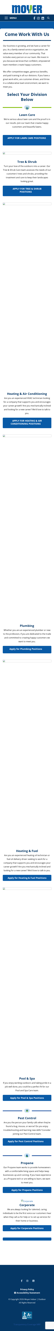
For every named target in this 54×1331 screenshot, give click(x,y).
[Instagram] (38, 18)
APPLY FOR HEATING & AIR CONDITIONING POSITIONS (26, 422)
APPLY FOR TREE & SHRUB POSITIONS (27, 190)
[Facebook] (34, 18)
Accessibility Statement (28, 1292)
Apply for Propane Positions (27, 1189)
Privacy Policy (27, 1289)
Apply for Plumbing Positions (26, 648)
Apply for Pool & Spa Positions (27, 1097)
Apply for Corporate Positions (27, 1228)
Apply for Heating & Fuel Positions (27, 877)
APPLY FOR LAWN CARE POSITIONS (27, 138)
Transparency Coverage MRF (27, 1324)
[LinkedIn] (42, 18)
